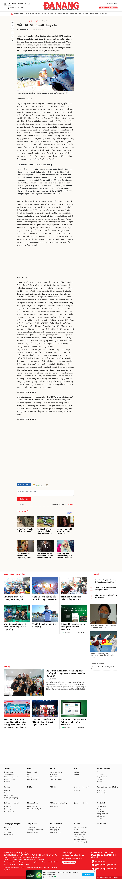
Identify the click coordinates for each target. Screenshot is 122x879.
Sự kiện (76, 777)
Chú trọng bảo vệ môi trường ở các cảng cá (13, 598)
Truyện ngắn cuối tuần (80, 832)
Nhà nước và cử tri (9, 779)
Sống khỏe (7, 793)
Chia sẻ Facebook (25, 484)
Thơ (98, 772)
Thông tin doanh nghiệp (58, 803)
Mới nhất (22, 8)
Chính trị (16, 13)
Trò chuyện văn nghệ (80, 839)
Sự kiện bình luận (56, 824)
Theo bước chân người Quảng (98, 13)
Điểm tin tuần (101, 816)
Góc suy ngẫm (54, 829)
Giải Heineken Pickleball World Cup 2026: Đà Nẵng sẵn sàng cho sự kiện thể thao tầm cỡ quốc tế (65, 673)
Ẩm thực (76, 772)
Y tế (55, 13)
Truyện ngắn (100, 774)
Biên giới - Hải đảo (9, 811)
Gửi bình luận (24, 499)
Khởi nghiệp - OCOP (56, 774)
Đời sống (59, 13)
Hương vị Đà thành (102, 814)
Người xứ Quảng (101, 793)
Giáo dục (37, 13)
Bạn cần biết (54, 806)
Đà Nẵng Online (100, 861)
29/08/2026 (10, 8)
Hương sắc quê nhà (79, 834)
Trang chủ (20, 21)
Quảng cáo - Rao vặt (81, 803)
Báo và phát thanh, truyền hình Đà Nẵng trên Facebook (105, 865)
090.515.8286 (114, 8)
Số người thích (69, 504)
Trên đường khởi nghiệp (81, 842)
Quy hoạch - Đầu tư (56, 772)
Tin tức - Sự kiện (101, 806)
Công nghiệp (54, 777)
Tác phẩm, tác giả (102, 777)
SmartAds (51, 876)
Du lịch (32, 13)
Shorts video (101, 824)
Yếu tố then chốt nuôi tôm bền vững (44, 625)
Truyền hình (101, 803)
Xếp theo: (55, 504)
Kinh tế (27, 13)
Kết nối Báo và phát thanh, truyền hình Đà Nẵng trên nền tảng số (103, 855)
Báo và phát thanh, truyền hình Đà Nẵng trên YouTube (105, 869)
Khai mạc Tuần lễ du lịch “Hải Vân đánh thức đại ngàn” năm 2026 (43, 722)
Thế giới (71, 13)
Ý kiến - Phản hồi (32, 806)
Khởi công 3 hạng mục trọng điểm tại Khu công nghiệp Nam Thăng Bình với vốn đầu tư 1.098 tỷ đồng (16, 723)
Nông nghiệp (7, 827)
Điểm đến (76, 774)
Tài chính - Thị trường (56, 779)
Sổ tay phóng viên (55, 832)
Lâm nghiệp (7, 832)
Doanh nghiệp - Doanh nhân (35, 829)
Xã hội (22, 13)
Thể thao (65, 13)
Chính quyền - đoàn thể (10, 777)
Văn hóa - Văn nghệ (47, 13)
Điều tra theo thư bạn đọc (34, 809)
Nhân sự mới (7, 782)
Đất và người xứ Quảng (80, 827)
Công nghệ (77, 790)
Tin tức (76, 829)
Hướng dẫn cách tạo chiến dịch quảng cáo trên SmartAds (73, 627)
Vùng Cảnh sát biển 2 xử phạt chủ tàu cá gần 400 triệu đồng (15, 627)
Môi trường (7, 790)
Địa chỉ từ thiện (8, 795)
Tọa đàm (99, 818)
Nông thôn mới (8, 834)
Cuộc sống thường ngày (11, 798)
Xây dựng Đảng (8, 772)
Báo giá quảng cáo (69, 862)
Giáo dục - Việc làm (32, 772)
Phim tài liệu (100, 811)
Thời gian (61, 504)
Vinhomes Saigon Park (98, 667)
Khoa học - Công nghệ (82, 13)
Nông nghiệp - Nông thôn (32, 21)
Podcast (77, 824)
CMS (103, 877)
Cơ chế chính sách (32, 832)
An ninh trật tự (8, 806)
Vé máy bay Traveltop (98, 663)
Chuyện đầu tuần (55, 827)
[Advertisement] (45, 261)
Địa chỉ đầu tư (31, 827)
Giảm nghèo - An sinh (33, 777)
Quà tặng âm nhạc (79, 837)
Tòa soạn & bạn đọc (34, 803)
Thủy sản (45, 21)
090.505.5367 (105, 8)
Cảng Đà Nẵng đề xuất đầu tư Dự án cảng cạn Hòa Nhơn (45, 598)
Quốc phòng (7, 809)
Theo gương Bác (9, 774)
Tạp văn (99, 779)
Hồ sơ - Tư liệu (101, 790)
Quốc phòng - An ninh (11, 803)
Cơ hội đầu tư (31, 824)
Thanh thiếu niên (32, 779)
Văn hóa (99, 782)
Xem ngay (88, 874)
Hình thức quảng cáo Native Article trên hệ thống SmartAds (73, 722)
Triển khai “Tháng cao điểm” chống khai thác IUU (73, 598)
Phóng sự (100, 809)
